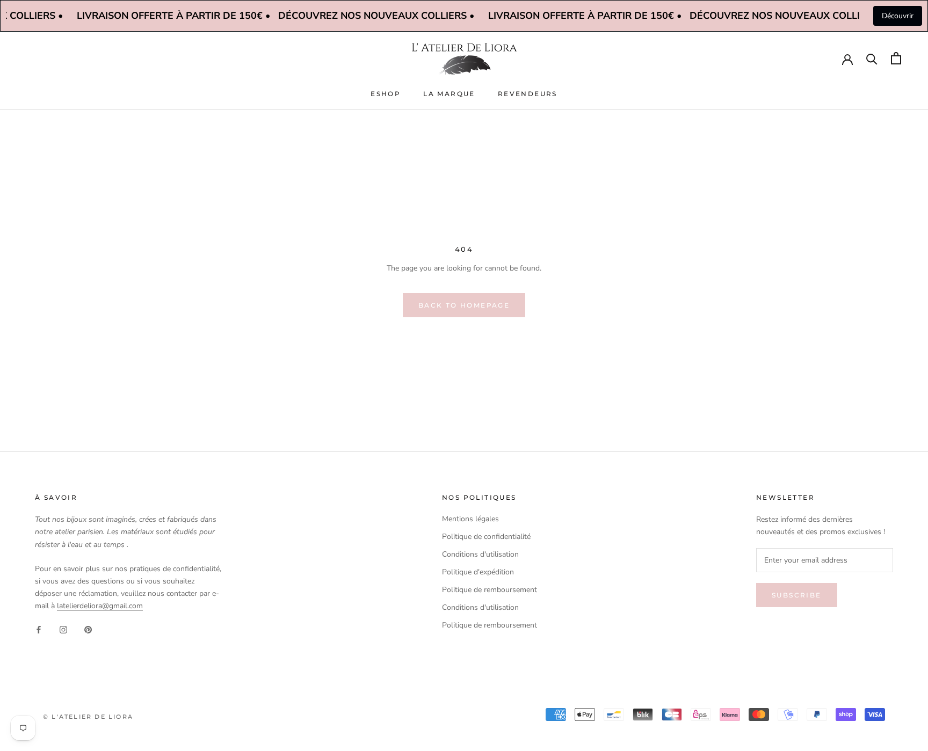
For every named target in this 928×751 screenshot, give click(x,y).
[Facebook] (38, 629)
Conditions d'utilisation (480, 554)
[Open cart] (896, 58)
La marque (449, 94)
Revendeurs (527, 94)
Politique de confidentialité (486, 536)
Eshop (386, 94)
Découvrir (898, 16)
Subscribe (797, 595)
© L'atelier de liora (88, 716)
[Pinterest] (88, 629)
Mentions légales (470, 519)
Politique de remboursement (489, 590)
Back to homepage (464, 305)
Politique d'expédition (478, 572)
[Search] (872, 58)
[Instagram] (63, 629)
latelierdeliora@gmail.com (100, 606)
